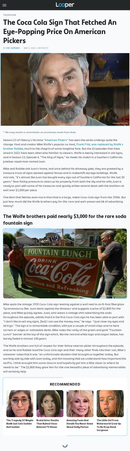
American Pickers (56, 140)
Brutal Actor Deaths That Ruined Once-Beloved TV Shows (47, 424)
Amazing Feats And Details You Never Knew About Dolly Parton (80, 424)
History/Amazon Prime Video (112, 296)
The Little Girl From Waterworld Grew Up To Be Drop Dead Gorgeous (109, 425)
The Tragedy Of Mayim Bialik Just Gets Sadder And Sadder (19, 424)
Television (9, 15)
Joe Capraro (13, 48)
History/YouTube (121, 123)
